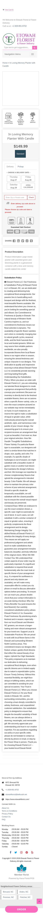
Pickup (21, 167)
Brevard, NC (8, 892)
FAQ (3, 820)
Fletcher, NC (25, 897)
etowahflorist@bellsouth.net (16, 794)
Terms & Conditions (9, 811)
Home (5, 63)
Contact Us (6, 817)
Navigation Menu (13, 54)
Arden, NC (23, 892)
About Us (5, 808)
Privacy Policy (7, 814)
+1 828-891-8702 (19, 26)
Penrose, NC (8, 897)
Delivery (10, 167)
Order (21, 909)
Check (31, 197)
